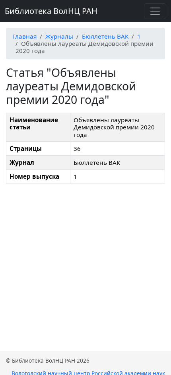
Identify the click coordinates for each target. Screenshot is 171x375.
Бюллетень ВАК (105, 36)
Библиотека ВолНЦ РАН (51, 11)
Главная (24, 36)
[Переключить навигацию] (155, 11)
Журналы (59, 36)
